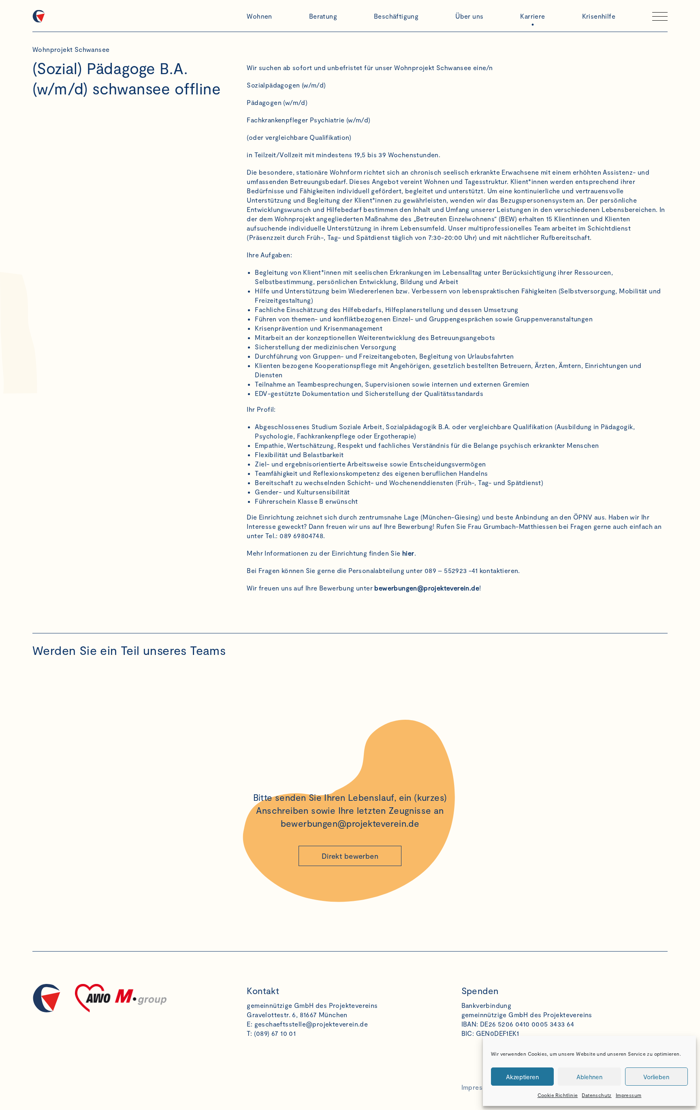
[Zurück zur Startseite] (135, 16)
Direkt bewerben (350, 855)
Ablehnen (589, 1076)
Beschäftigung (396, 16)
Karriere (532, 16)
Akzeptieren (522, 1076)
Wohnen (259, 16)
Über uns (469, 16)
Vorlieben (656, 1076)
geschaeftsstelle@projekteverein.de (311, 1024)
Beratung (323, 16)
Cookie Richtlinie (558, 1095)
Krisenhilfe (598, 16)
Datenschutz (596, 1095)
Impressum (629, 1095)
